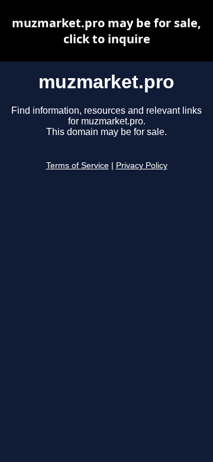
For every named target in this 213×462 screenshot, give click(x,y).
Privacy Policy (141, 165)
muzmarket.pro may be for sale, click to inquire (106, 31)
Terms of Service (77, 165)
